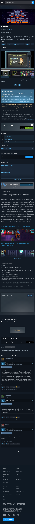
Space (27, 44)
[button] (3, 7)
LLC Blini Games (10, 29)
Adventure (16, 44)
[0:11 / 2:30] (17, 60)
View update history (6, 169)
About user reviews (5, 321)
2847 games (7, 397)
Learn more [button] (29, 157)
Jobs (17, 474)
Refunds (5, 499)
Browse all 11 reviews (17, 451)
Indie (9, 44)
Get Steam (18, 488)
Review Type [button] (5, 338)
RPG (22, 44)
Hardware (18, 476)
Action (3, 44)
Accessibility (6, 491)
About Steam (6, 471)
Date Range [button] (4, 342)
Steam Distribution (7, 479)
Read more (30, 119)
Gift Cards (5, 482)
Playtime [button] (13, 342)
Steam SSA (6, 474)
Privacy (5, 488)
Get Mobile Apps (9, 519)
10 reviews (7, 426)
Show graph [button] (29, 342)
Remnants (7, 424)
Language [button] (24, 338)
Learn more (27, 101)
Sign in (2, 80)
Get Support (19, 494)
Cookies (5, 496)
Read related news (6, 172)
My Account (19, 496)
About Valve (19, 471)
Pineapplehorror (9, 358)
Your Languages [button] (9, 347)
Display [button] (20, 342)
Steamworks (6, 476)
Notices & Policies (7, 494)
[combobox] (18, 2)
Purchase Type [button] (14, 338)
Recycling (18, 479)
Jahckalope (8, 395)
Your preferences (14, 321)
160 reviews (14, 397)
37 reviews (7, 359)
